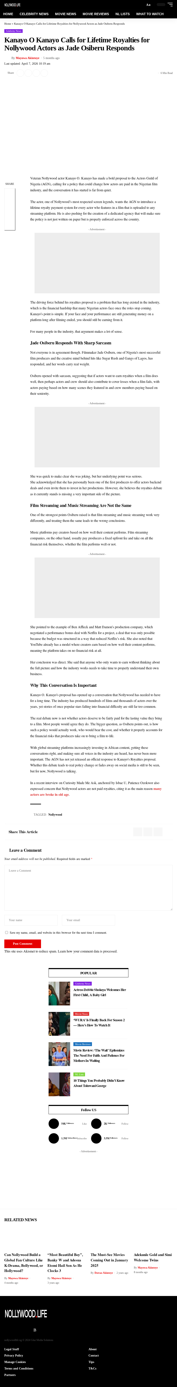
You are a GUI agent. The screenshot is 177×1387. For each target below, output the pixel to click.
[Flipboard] (29, 1330)
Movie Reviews (82, 1044)
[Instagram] (109, 1124)
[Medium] (24, 1330)
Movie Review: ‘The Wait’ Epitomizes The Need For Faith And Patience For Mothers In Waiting (98, 1055)
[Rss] (34, 1330)
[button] (148, 4)
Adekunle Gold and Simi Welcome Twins (153, 1257)
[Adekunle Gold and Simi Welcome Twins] (153, 1238)
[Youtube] (68, 1138)
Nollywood (55, 814)
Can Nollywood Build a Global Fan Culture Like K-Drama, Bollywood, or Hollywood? (23, 1262)
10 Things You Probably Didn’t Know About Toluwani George (99, 1083)
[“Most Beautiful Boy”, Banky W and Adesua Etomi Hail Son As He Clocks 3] (66, 1238)
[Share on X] (20, 73)
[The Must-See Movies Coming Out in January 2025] (110, 1238)
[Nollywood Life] (12, 4)
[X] (7, 1330)
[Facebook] (68, 1124)
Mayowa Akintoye (27, 58)
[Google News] (109, 1138)
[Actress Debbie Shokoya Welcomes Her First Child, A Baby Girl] (59, 993)
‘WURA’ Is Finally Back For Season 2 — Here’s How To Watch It (99, 1022)
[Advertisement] (97, 263)
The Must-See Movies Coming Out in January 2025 (109, 1260)
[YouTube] (13, 1330)
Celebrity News (13, 31)
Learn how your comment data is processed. (87, 951)
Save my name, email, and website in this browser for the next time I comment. (58, 932)
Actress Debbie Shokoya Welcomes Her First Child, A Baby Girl (99, 992)
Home (7, 23)
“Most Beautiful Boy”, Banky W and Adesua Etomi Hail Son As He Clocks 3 (65, 1262)
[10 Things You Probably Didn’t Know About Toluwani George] (59, 1084)
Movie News (81, 1014)
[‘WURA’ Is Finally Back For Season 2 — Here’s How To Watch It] (59, 1024)
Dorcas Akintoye (104, 1272)
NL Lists (79, 1074)
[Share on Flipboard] (28, 73)
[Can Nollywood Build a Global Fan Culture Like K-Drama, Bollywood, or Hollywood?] (23, 1238)
